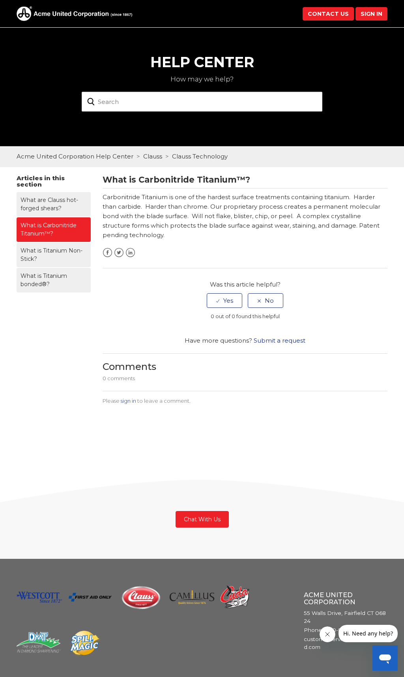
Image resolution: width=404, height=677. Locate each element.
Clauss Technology (200, 156)
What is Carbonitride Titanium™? (49, 229)
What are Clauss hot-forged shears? (49, 204)
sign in (128, 401)
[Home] (74, 13)
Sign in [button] (371, 13)
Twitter (119, 253)
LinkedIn (130, 253)
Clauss (152, 156)
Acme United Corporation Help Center (75, 156)
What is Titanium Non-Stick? (51, 254)
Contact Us (328, 13)
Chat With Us (202, 519)
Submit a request (279, 340)
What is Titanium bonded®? (44, 280)
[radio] (224, 300)
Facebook (107, 253)
